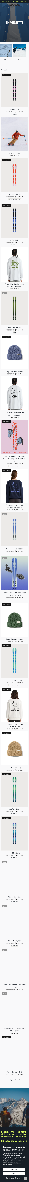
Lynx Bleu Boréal (14, 853)
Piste (19, 60)
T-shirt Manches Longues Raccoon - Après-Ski (14, 285)
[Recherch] (24, 5)
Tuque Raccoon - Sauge (14, 639)
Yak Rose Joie (14, 109)
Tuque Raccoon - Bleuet (14, 371)
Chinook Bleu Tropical (14, 680)
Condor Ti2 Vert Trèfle (14, 328)
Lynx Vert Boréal (14, 809)
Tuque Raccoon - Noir (14, 1072)
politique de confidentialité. (11, 1164)
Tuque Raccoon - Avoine (14, 768)
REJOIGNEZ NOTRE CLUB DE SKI (15, 1)
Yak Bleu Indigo (14, 240)
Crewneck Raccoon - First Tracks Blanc (14, 986)
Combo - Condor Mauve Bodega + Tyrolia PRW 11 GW (14, 594)
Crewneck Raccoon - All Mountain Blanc (14, 725)
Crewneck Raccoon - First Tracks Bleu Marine (14, 1029)
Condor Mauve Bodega (14, 549)
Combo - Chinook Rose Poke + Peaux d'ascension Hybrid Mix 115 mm (14, 458)
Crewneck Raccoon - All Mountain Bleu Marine (14, 506)
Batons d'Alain (14, 153)
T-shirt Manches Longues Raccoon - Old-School (14, 414)
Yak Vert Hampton (14, 941)
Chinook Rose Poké (14, 194)
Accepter (14, 1169)
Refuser (13, 1174)
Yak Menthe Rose (14, 897)
